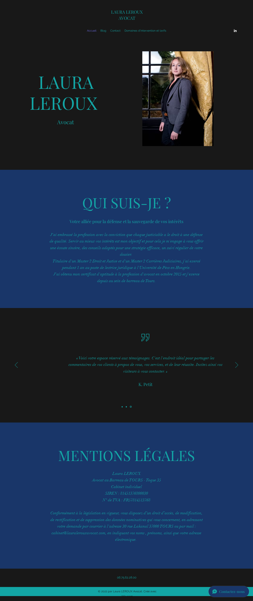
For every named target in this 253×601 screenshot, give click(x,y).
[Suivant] (236, 365)
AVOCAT (127, 18)
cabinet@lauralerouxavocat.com (78, 533)
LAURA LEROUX (127, 12)
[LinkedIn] (235, 31)
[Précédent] (16, 365)
